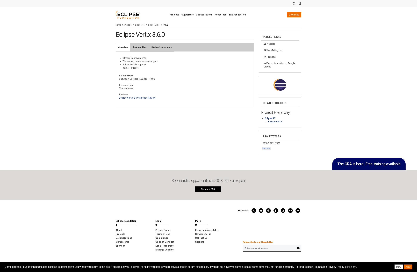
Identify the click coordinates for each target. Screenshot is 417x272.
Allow (408, 267)
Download (294, 14)
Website (270, 44)
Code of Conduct (164, 242)
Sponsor (120, 245)
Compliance (161, 238)
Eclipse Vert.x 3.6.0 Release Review (137, 97)
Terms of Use (162, 234)
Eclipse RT (140, 25)
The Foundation (237, 14)
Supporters (187, 14)
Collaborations (204, 14)
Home (118, 25)
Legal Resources (164, 245)
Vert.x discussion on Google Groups (279, 65)
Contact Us (201, 238)
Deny (398, 267)
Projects (174, 14)
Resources (220, 14)
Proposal (271, 57)
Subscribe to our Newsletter (258, 242)
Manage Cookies (164, 249)
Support (199, 242)
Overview (123, 47)
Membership (122, 242)
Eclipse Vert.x (154, 25)
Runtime (266, 148)
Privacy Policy (163, 230)
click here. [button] (351, 266)
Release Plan (139, 47)
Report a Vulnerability (207, 230)
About (119, 230)
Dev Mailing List (274, 50)
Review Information (161, 47)
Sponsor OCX (208, 189)
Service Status (203, 234)
